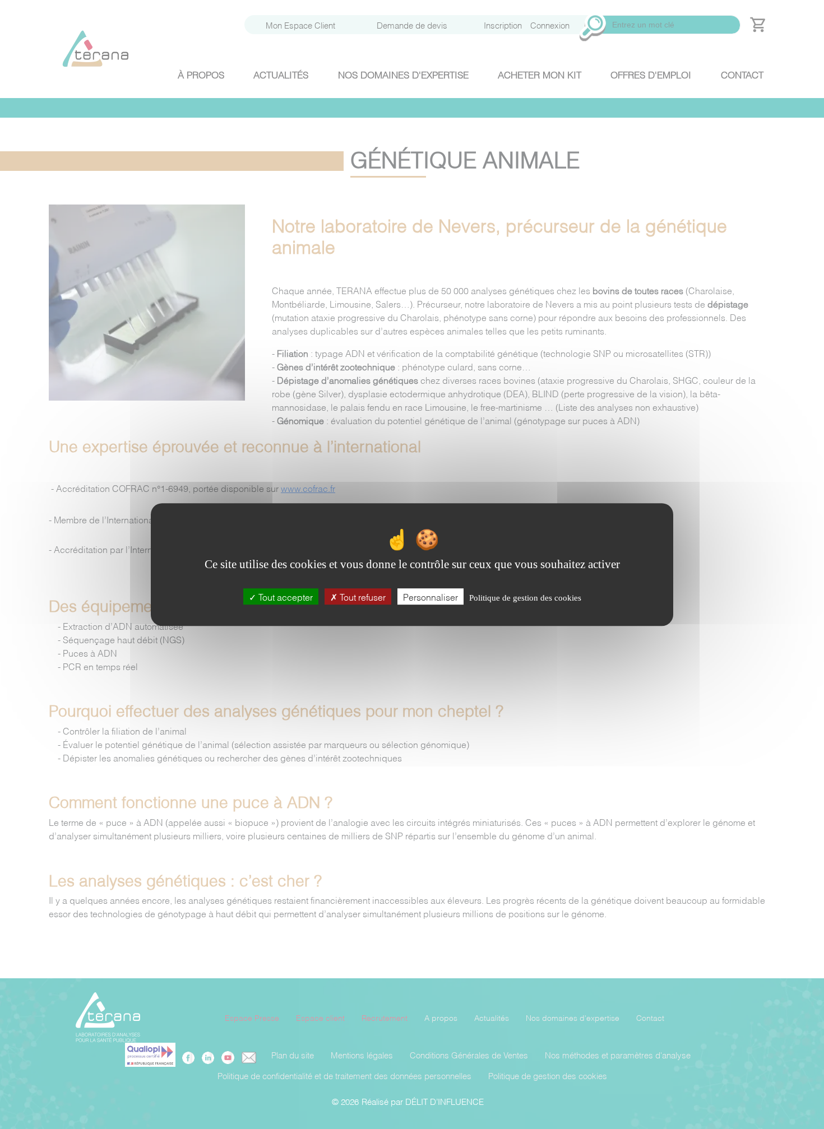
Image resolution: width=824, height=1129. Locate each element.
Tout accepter (284, 596)
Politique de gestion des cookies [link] (525, 597)
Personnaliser (430, 596)
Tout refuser (361, 596)
